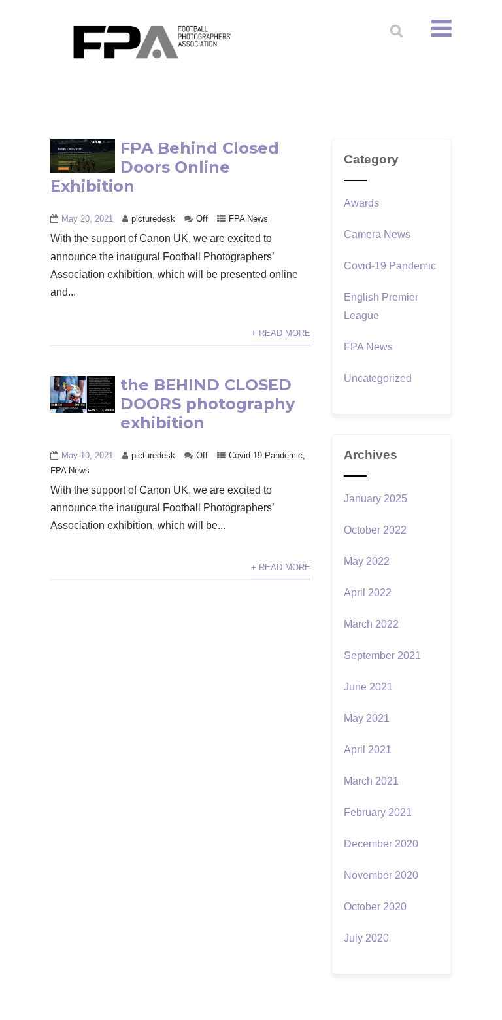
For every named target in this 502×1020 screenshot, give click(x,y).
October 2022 (375, 530)
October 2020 (375, 906)
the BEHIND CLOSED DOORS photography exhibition (207, 403)
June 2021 (368, 686)
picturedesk (153, 219)
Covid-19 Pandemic (266, 455)
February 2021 (378, 812)
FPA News (248, 219)
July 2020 (366, 938)
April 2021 (368, 749)
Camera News (377, 234)
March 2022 (371, 624)
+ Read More (280, 333)
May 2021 (367, 718)
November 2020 (381, 875)
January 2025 (375, 498)
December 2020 (381, 843)
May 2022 (367, 561)
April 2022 (368, 592)
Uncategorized (378, 378)
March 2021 (371, 781)
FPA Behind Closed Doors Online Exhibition (164, 167)
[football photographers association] (151, 42)
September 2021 (382, 655)
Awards (361, 203)
